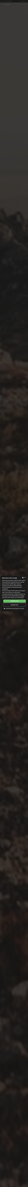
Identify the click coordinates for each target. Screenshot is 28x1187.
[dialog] (14, 593)
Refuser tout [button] (14, 605)
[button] (14, 608)
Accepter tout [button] (14, 601)
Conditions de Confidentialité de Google (13, 596)
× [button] (24, 577)
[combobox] (23, 577)
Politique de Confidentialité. (17, 597)
